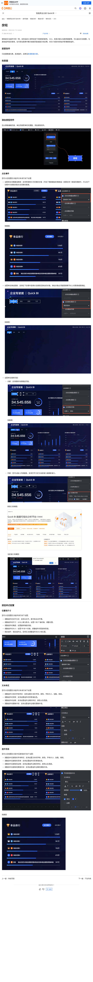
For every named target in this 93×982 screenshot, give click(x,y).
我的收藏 (85, 33)
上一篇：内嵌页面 (8, 878)
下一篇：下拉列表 (84, 878)
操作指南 (25, 19)
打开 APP (86, 3)
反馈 (50, 889)
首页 (3, 19)
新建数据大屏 (33, 54)
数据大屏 (41, 19)
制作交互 (48, 19)
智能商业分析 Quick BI (13, 19)
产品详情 (45, 33)
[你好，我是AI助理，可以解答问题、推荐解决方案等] (80, 8)
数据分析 (33, 19)
